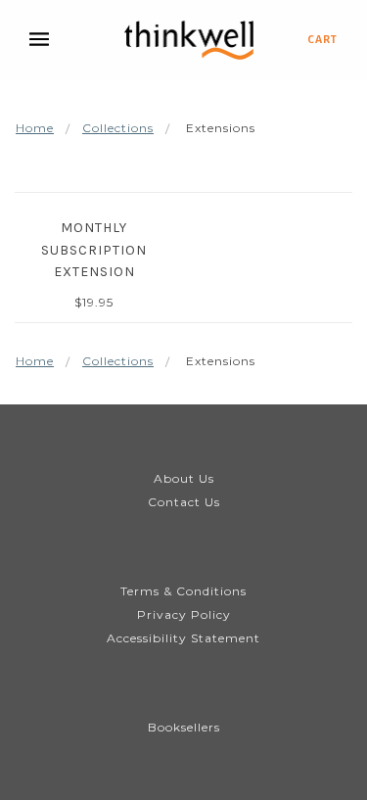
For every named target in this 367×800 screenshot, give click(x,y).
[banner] (189, 40)
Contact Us (184, 501)
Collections (118, 127)
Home (35, 127)
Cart (322, 39)
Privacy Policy (184, 614)
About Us (184, 478)
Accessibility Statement (183, 638)
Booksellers (184, 727)
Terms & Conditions (183, 591)
